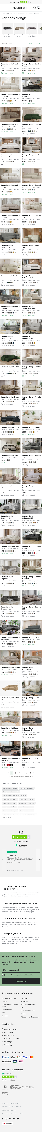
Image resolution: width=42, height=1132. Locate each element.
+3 (36, 189)
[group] (21, 856)
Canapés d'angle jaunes (26, 799)
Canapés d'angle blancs (9, 799)
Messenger (8, 1042)
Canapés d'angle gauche (10, 788)
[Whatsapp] (19, 1119)
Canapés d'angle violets (26, 807)
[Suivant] (34, 773)
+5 (36, 583)
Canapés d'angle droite (26, 788)
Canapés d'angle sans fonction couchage (14, 795)
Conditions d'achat (9, 1110)
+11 (15, 644)
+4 (15, 161)
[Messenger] (15, 1119)
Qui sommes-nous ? (9, 998)
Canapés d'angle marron (29, 814)
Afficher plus (6, 817)
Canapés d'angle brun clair (10, 814)
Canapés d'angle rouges (9, 811)
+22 (36, 70)
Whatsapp (8, 1045)
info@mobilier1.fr (10, 1035)
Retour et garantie (28, 1005)
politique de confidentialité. (23, 975)
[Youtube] (11, 1119)
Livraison (24, 998)
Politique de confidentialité (11, 1106)
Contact (5, 1016)
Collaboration (7, 1010)
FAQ (22, 1008)
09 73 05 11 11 (9, 1032)
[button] (21, 2)
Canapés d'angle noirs (26, 811)
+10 (15, 101)
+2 (37, 403)
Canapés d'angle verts (9, 803)
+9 (15, 672)
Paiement (24, 1001)
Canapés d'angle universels (10, 792)
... (26, 773)
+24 (16, 313)
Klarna (23, 1014)
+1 (15, 343)
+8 (36, 131)
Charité (4, 1001)
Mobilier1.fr (5, 14)
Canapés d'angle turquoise (26, 803)
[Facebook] (3, 1119)
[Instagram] (7, 1119)
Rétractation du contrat (29, 1017)
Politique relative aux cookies (12, 1114)
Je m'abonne (21, 981)
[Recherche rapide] (35, 8)
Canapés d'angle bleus (9, 807)
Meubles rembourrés (18, 14)
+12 (36, 553)
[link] (8, 773)
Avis (3, 1013)
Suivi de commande (28, 1011)
